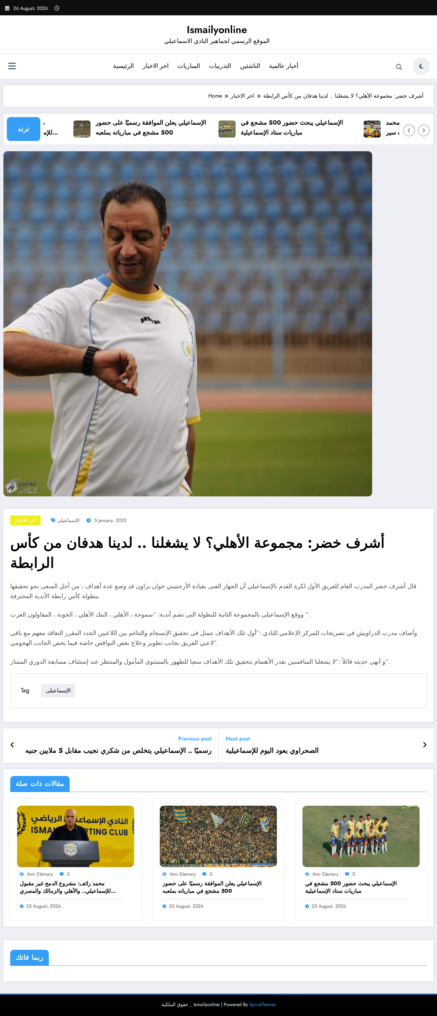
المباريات (189, 65)
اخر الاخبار (156, 65)
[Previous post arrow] (12, 745)
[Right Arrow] (423, 130)
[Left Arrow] (409, 130)
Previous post (195, 738)
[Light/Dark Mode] (421, 66)
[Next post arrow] (425, 745)
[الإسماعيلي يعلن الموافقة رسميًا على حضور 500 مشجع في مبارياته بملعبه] (218, 836)
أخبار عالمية (283, 65)
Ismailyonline (217, 29)
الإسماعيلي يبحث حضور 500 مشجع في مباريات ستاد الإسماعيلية (277, 127)
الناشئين (250, 65)
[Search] (399, 67)
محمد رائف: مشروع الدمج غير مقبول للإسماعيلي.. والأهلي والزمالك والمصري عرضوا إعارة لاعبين (65, 887)
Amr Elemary (40, 874)
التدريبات (220, 65)
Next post (238, 738)
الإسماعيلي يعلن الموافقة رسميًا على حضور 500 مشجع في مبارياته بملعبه (136, 127)
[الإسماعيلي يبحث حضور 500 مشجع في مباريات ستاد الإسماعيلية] (361, 836)
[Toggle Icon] (12, 67)
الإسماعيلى (68, 520)
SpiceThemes (262, 1004)
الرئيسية (123, 65)
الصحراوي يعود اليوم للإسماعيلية (272, 751)
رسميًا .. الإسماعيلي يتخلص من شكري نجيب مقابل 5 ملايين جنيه (118, 751)
